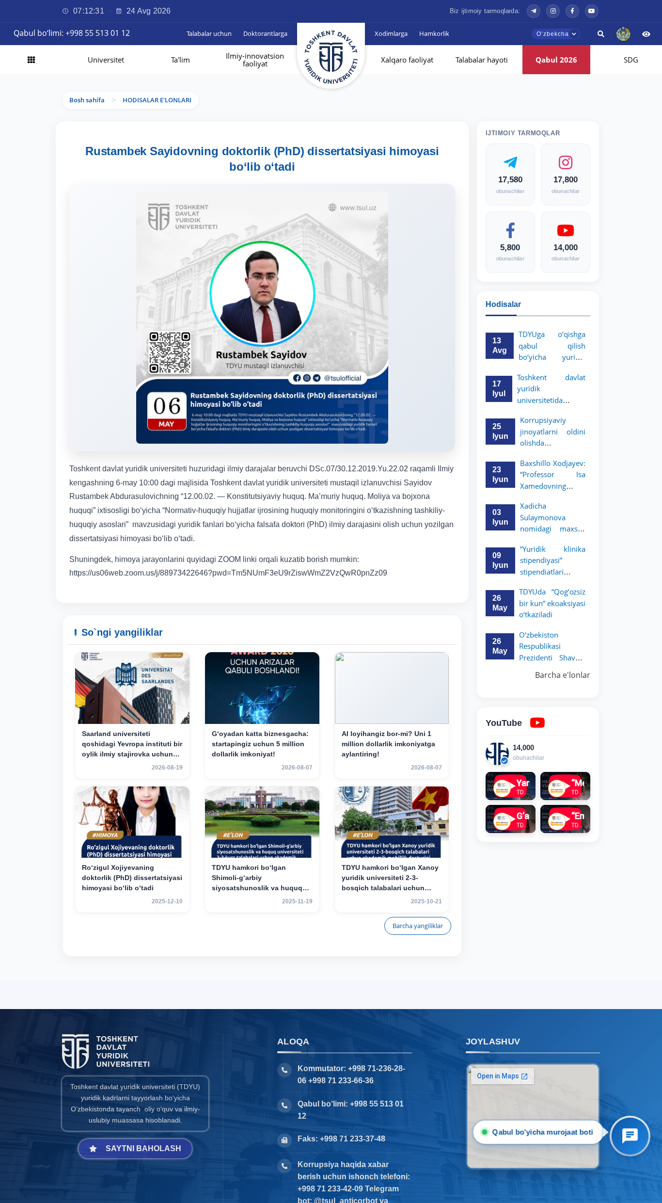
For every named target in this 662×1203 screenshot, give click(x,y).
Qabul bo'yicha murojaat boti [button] (542, 1132)
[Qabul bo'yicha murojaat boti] (630, 1136)
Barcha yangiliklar (418, 925)
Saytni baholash (143, 1148)
